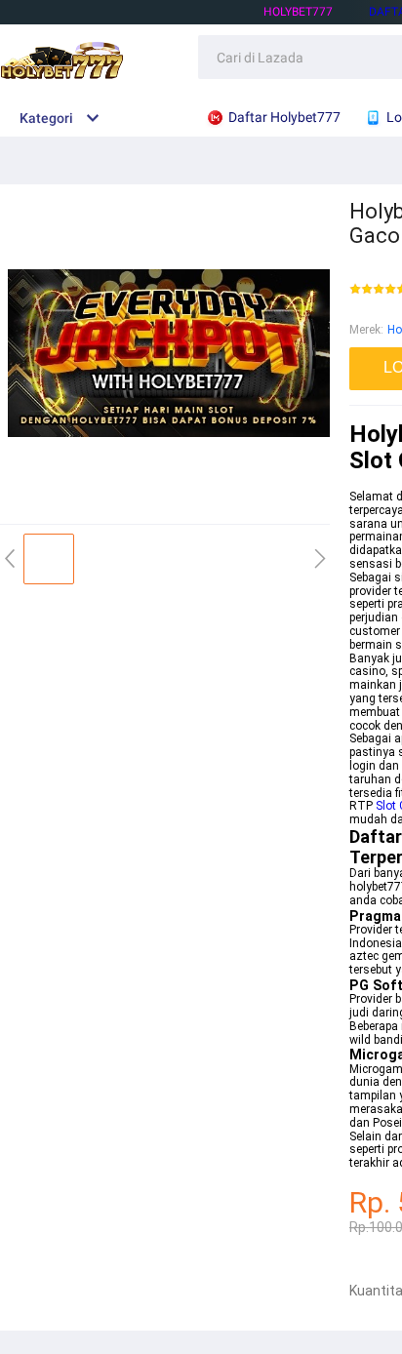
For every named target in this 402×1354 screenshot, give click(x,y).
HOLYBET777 (298, 12)
